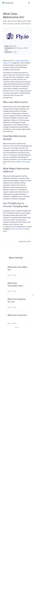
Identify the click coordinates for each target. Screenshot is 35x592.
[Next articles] (33, 295)
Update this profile (24, 241)
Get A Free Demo (18, 229)
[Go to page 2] (17, 327)
